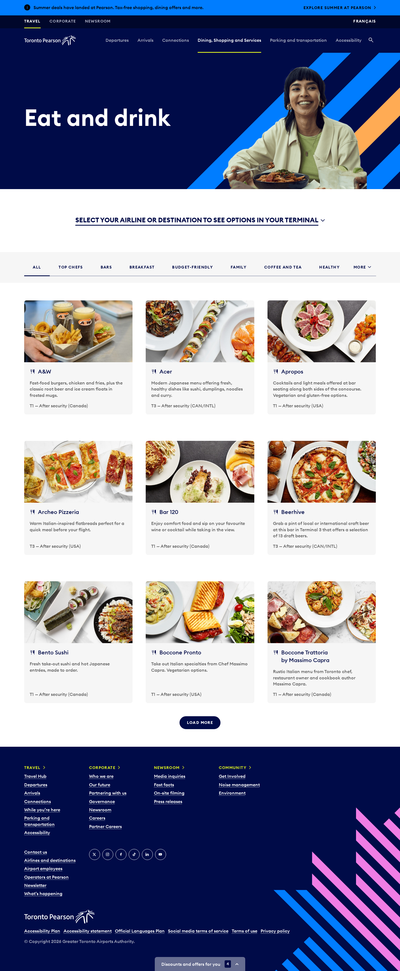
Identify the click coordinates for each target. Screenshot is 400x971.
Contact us (35, 852)
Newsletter (35, 885)
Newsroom (98, 21)
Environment (232, 793)
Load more (200, 722)
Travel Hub (35, 776)
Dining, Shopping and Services (229, 40)
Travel (32, 21)
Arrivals (145, 40)
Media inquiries (169, 776)
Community (233, 767)
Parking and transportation (298, 40)
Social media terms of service (198, 931)
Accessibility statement (88, 931)
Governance (102, 801)
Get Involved (232, 776)
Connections (175, 40)
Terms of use (244, 931)
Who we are (101, 776)
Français (364, 21)
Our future (99, 784)
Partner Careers (105, 826)
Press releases (168, 801)
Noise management (239, 784)
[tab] (37, 267)
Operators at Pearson (46, 877)
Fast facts (164, 784)
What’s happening (43, 893)
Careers (97, 818)
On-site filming (169, 793)
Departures (117, 40)
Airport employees (43, 868)
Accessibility (349, 40)
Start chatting (352, 7)
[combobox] (200, 220)
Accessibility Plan (42, 931)
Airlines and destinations (50, 860)
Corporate (62, 21)
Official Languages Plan (140, 931)
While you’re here (42, 809)
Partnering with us (107, 793)
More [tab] (360, 267)
